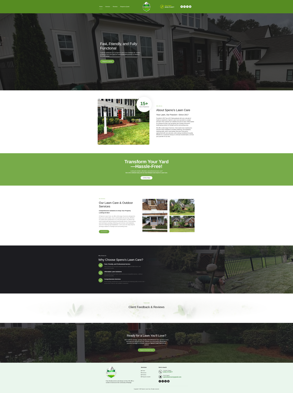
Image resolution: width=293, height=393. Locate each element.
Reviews (115, 6)
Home (101, 6)
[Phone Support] (162, 6)
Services (107, 6)
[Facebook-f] (181, 6)
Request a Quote (124, 6)
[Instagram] (184, 6)
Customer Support (167, 370)
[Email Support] (160, 377)
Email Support (166, 375)
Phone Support (168, 5)
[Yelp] (187, 6)
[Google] (190, 6)
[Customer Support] (160, 371)
